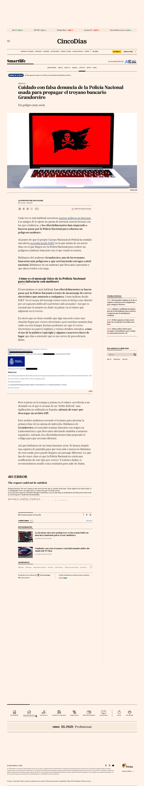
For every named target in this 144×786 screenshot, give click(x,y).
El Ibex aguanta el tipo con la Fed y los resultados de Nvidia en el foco (48, 75)
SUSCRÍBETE (117, 51)
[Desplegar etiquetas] (90, 567)
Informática (59, 567)
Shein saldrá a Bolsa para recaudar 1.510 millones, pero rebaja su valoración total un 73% (121, 331)
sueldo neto (43, 715)
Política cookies (24, 781)
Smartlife (16, 61)
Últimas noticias (77, 51)
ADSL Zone (130, 61)
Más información (23, 578)
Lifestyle (82, 67)
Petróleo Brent (61, 30)
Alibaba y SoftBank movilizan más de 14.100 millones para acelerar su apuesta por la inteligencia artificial (121, 312)
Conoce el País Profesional (72, 726)
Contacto (9, 781)
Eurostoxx (117, 359)
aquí (65, 578)
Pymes (95, 67)
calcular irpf (14, 715)
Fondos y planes (66, 51)
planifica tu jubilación (59, 715)
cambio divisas (74, 715)
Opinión (86, 51)
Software (28, 567)
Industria (83, 567)
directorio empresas (89, 715)
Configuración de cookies (37, 781)
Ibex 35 (14, 30)
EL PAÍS (94, 50)
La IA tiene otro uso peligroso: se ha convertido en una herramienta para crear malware (62, 534)
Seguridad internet (39, 567)
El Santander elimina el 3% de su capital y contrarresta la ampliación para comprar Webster (122, 302)
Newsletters (77, 781)
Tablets (60, 67)
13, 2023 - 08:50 (25, 203)
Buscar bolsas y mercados (118, 348)
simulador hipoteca (29, 715)
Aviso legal (16, 781)
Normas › (89, 521)
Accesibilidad (62, 781)
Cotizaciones (55, 51)
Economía (46, 51)
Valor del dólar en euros (117, 30)
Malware (21, 567)
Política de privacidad (51, 781)
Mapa (68, 781)
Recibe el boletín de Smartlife (31, 515)
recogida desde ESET (42, 243)
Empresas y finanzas (27, 51)
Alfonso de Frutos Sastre (30, 201)
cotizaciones (104, 715)
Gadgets (74, 67)
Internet (50, 567)
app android (129, 715)
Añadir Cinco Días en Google (82, 209)
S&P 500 (37, 30)
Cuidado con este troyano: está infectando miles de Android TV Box (62, 550)
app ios (119, 715)
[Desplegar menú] (8, 41)
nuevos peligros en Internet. (75, 218)
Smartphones (51, 67)
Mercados (38, 51)
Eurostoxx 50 (88, 30)
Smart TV (67, 67)
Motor (89, 67)
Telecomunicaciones (72, 567)
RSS (72, 781)
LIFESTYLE (21, 83)
